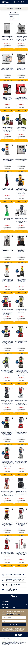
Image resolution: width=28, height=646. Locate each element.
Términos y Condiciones (17, 639)
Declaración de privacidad (6, 639)
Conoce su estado (15, 575)
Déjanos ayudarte (13, 585)
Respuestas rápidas (11, 590)
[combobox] (14, 5)
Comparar (7, 47)
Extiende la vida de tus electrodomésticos (15, 580)
